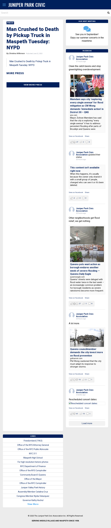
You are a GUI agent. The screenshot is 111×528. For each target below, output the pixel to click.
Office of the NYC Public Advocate (33, 449)
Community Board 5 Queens (33, 475)
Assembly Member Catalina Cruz (33, 492)
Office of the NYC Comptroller (33, 483)
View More (32, 504)
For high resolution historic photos (33, 462)
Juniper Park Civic (26, 4)
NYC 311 (33, 453)
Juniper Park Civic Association (85, 58)
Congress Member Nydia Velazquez (33, 496)
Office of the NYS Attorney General (33, 445)
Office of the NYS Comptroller (33, 470)
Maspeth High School (33, 458)
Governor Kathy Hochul (33, 500)
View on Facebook (76, 136)
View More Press (33, 85)
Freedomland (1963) (33, 441)
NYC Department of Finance (33, 466)
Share (87, 136)
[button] (4, 5)
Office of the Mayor (33, 479)
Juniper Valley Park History (33, 487)
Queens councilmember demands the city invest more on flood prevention (86, 352)
